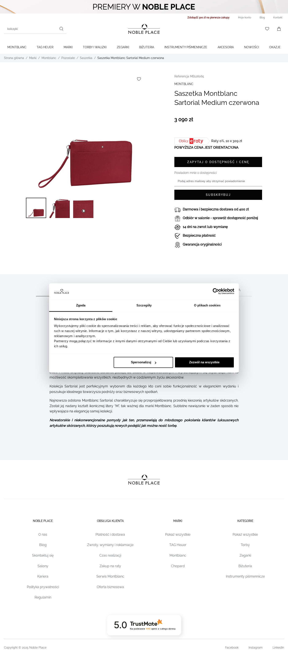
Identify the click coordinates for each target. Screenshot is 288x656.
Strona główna (14, 58)
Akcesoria (226, 47)
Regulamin (43, 597)
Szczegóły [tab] (144, 305)
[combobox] (35, 29)
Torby (245, 545)
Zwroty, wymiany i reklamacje (110, 545)
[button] (36, 208)
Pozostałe (68, 58)
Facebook (231, 647)
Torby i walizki (94, 47)
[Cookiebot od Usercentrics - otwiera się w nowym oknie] (215, 291)
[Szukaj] (61, 29)
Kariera (42, 576)
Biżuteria (146, 47)
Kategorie (245, 521)
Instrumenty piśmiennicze (185, 47)
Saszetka (86, 58)
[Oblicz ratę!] (192, 141)
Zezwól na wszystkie (204, 362)
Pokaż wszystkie (177, 534)
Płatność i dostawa (110, 534)
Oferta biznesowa (110, 587)
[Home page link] (144, 29)
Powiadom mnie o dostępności (195, 172)
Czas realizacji (110, 555)
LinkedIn (278, 647)
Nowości (251, 47)
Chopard (178, 566)
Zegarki (123, 47)
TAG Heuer (45, 47)
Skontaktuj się (43, 555)
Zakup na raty (110, 566)
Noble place (43, 521)
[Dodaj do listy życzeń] (139, 79)
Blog (43, 545)
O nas (42, 534)
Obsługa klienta (110, 521)
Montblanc (16, 47)
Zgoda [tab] (81, 305)
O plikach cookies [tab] (207, 305)
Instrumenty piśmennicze (245, 576)
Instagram (255, 647)
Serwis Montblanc (110, 576)
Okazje (275, 47)
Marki (68, 47)
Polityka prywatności (43, 587)
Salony (43, 566)
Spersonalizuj (141, 362)
